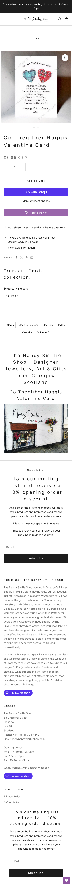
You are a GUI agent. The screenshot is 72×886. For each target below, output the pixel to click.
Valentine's (43, 332)
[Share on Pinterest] (26, 257)
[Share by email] (31, 257)
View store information (21, 247)
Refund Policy (12, 802)
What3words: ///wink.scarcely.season (26, 767)
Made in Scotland (29, 324)
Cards (10, 324)
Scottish (48, 324)
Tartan (61, 324)
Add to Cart (36, 180)
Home (36, 38)
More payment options (36, 200)
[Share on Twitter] (21, 257)
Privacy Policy (12, 796)
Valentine (27, 332)
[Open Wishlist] (66, 880)
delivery (17, 227)
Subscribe (36, 872)
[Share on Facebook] (16, 257)
